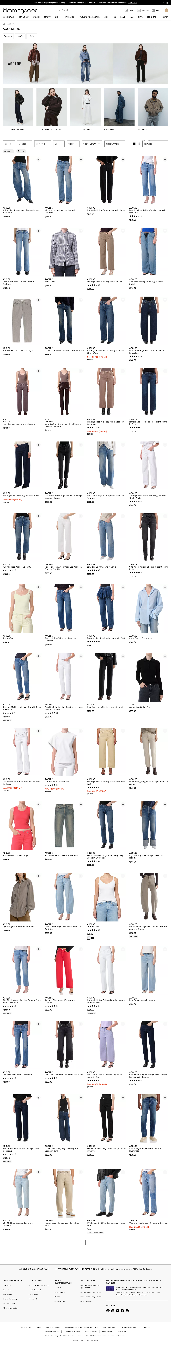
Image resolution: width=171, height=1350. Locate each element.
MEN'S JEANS (109, 129)
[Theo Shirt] (64, 252)
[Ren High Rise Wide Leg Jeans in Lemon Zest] (106, 752)
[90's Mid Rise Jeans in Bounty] (22, 537)
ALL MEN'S (142, 129)
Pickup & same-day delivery (90, 1297)
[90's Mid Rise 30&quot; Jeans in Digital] (22, 321)
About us (58, 1288)
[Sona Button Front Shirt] (148, 608)
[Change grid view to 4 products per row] (134, 144)
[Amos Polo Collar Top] (148, 677)
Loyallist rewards (35, 1290)
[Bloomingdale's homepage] (4, 24)
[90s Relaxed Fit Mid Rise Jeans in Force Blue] (106, 1193)
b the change (60, 1292)
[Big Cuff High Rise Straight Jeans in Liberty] (148, 825)
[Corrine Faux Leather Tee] (64, 752)
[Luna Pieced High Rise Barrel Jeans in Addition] (64, 897)
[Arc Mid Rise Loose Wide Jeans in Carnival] (64, 970)
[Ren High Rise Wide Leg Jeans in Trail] (106, 252)
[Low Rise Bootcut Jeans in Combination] (64, 321)
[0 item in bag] (166, 10)
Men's (20, 36)
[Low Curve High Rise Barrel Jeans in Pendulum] (148, 321)
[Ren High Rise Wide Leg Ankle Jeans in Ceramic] (106, 392)
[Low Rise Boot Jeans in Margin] (22, 1045)
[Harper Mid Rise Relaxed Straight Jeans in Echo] (148, 392)
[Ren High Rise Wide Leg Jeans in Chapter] (64, 608)
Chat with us (7, 1285)
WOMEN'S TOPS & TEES (51, 129)
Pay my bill (33, 1299)
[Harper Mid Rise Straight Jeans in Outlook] (22, 252)
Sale (32, 36)
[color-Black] (92, 938)
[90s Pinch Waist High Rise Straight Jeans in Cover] (106, 1118)
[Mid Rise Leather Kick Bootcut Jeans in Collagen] (22, 752)
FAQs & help (7, 1294)
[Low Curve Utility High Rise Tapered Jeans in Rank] (64, 1118)
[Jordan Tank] (22, 608)
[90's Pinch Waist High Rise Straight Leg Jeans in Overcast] (106, 825)
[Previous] (6, 181)
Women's (8, 36)
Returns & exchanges (10, 1299)
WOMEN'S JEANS (18, 129)
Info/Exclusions (146, 1269)
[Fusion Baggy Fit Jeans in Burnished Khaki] (64, 1193)
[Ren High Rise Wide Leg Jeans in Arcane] (64, 1045)
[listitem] (85, 2)
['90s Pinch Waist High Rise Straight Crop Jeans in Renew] (22, 970)
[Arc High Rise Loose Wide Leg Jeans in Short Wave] (106, 321)
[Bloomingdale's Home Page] (20, 11)
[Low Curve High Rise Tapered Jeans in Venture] (106, 465)
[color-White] (89, 938)
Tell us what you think (11, 1308)
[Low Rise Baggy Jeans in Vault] (106, 537)
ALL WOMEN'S (85, 129)
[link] (22, 212)
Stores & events (86, 1301)
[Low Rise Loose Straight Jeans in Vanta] (106, 677)
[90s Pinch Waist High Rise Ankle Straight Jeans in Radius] (64, 465)
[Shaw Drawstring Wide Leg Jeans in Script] (148, 252)
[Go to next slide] (163, 2)
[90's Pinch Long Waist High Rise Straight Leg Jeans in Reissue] (148, 1045)
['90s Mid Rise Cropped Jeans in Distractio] (22, 1193)
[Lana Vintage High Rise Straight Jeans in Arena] (148, 752)
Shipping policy (9, 1303)
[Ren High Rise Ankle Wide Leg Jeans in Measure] (148, 180)
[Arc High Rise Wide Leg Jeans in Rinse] (22, 465)
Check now (143, 1295)
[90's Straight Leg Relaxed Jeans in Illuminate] (148, 1118)
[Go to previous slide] (4, 2)
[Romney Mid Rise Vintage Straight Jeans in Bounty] (22, 677)
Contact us (7, 1290)
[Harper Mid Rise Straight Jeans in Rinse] (106, 180)
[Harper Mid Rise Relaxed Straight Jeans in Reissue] (22, 1118)
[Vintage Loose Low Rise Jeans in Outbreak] (64, 180)
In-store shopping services (90, 1292)
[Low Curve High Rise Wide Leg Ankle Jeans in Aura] (106, 1045)
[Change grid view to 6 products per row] (139, 144)
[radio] (89, 938)
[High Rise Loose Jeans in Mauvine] (22, 392)
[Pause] (166, 2)
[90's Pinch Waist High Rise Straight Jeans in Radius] (148, 537)
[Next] (38, 181)
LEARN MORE (132, 3)
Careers (58, 1297)
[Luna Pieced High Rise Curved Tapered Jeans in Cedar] (148, 897)
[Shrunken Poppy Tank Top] (22, 825)
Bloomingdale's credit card (39, 1285)
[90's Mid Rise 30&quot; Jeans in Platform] (64, 825)
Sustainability (60, 1301)
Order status (33, 1294)
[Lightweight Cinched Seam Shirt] (22, 897)
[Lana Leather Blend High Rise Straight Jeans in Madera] (64, 392)
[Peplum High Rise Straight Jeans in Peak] (106, 608)
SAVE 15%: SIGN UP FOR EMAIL (36, 1269)
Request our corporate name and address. (109, 1336)
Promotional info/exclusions (127, 1295)
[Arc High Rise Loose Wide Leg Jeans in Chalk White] (148, 465)
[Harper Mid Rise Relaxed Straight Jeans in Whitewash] (106, 970)
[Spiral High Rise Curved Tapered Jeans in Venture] (22, 180)
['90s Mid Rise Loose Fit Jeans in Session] (148, 1193)
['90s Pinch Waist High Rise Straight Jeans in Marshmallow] (64, 677)
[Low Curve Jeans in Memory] (148, 970)
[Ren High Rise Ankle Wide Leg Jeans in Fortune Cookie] (64, 537)
